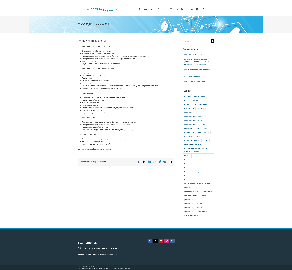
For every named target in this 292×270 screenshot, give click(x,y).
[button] (204, 9)
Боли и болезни (190, 105)
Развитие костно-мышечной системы (197, 184)
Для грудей (197, 133)
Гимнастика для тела (191, 125)
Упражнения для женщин (193, 204)
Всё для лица (189, 109)
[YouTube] (161, 241)
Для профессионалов (192, 141)
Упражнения (188, 200)
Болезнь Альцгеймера (192, 101)
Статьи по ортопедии (191, 196)
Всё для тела (201, 109)
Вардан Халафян (87, 149)
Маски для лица (190, 164)
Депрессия (188, 129)
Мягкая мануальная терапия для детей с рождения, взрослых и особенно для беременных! (197, 61)
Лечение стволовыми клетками (195, 160)
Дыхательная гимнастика (193, 144)
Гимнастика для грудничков (194, 117)
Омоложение (189, 180)
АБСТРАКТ (127, 268)
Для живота (188, 137)
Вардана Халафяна (108, 254)
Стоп (204, 196)
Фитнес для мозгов (191, 216)
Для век (187, 133)
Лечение (187, 156)
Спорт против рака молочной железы (198, 192)
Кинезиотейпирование (193, 54)
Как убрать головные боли (195, 82)
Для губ (206, 133)
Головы (205, 125)
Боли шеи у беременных (194, 77)
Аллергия (187, 97)
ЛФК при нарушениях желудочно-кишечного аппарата (196, 150)
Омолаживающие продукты (194, 172)
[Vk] (172, 241)
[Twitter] (155, 241)
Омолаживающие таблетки (194, 176)
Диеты (205, 129)
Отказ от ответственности (86, 266)
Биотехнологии (199, 97)
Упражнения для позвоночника (195, 212)
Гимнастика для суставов (102, 149)
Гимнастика (188, 113)
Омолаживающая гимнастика (194, 168)
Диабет (197, 129)
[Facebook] (150, 241)
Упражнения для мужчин (193, 208)
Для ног (198, 137)
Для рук (205, 141)
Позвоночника (202, 180)
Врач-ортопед (204, 105)
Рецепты (187, 188)
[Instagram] (166, 241)
